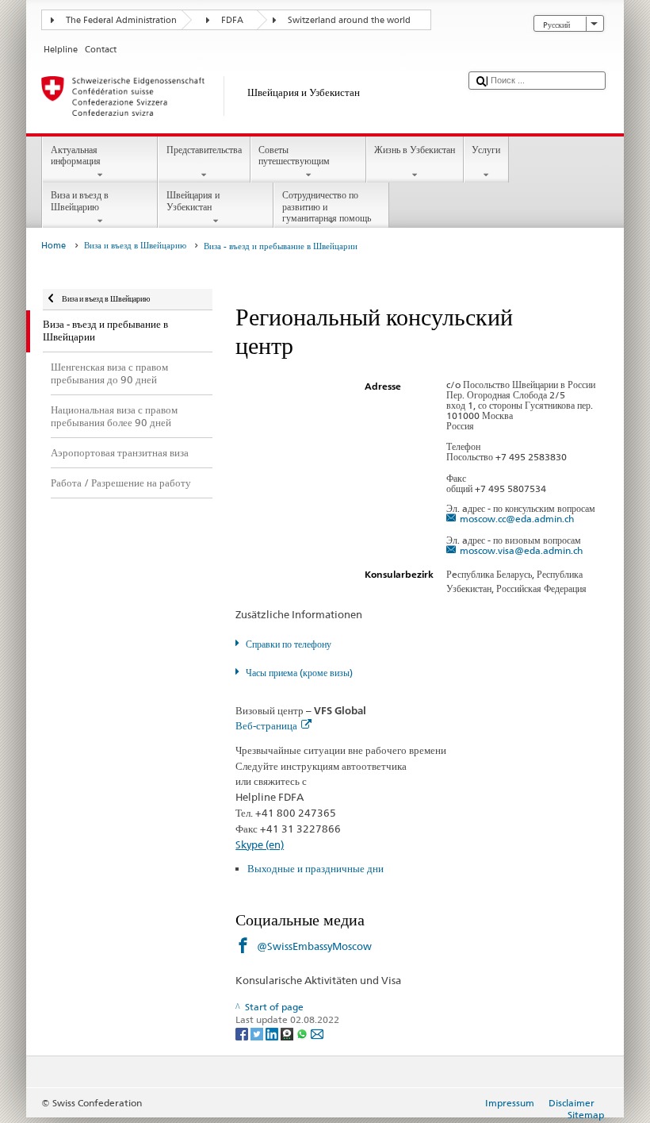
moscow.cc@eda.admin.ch (517, 518)
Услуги (486, 150)
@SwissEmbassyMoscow (314, 946)
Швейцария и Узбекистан (193, 200)
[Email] (317, 1033)
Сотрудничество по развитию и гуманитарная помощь (326, 206)
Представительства (204, 150)
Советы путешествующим (294, 155)
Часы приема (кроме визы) (299, 673)
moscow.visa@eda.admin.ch (521, 550)
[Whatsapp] (303, 1033)
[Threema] (288, 1033)
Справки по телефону (288, 644)
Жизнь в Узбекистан (414, 150)
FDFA (232, 20)
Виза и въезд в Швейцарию (80, 200)
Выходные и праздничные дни (315, 868)
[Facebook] (242, 1033)
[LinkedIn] (273, 1033)
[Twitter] (258, 1033)
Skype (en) (259, 844)
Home (53, 245)
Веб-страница (266, 725)
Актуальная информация (76, 155)
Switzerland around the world (349, 20)
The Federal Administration (121, 20)
